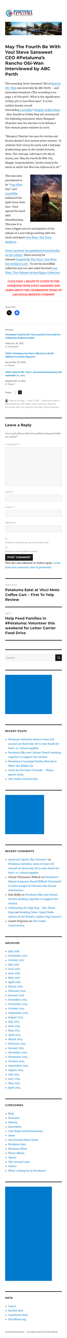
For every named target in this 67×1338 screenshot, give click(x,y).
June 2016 (14, 973)
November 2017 (17, 955)
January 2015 (16, 1048)
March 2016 (15, 986)
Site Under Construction (23, 778)
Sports (12, 1157)
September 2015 (18, 1012)
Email (9, 507)
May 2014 (14, 1083)
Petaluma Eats (17, 1144)
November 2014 (18, 1056)
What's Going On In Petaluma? (27, 1170)
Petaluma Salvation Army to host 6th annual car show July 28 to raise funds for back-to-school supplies (33, 744)
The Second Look (19, 1161)
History (12, 1122)
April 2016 (14, 982)
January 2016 (16, 995)
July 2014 (13, 1074)
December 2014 (17, 1052)
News (56, 400)
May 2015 (14, 1030)
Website (10, 522)
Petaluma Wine (17, 1148)
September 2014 (18, 1065)
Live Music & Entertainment (25, 1131)
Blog (11, 1113)
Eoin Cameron (39, 404)
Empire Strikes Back (47, 109)
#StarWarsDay (12, 404)
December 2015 (17, 999)
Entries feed (15, 1310)
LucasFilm (11, 193)
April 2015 (14, 1034)
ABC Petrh (26, 404)
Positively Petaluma (14, 1332)
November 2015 (18, 1004)
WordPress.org (17, 1319)
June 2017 (14, 968)
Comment (12, 444)
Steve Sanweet (51, 407)
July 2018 (13, 951)
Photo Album (16, 1153)
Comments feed (18, 1314)
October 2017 (16, 960)
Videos (12, 1166)
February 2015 (17, 1043)
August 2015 (15, 1017)
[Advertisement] (29, 694)
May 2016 (14, 977)
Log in (12, 1306)
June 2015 (14, 1026)
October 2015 (16, 1008)
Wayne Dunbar (17, 400)
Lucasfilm (26, 109)
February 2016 (17, 990)
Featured (13, 1117)
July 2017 (13, 964)
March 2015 (15, 1039)
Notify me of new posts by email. (21, 551)
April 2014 (14, 1087)
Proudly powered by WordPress (42, 1332)
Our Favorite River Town (23, 1139)
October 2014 (16, 1061)
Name (9, 492)
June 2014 (14, 1078)
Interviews (47, 400)
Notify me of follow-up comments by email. (27, 542)
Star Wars (16, 184)
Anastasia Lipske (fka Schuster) (27, 859)
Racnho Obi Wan (34, 407)
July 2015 (13, 1021)
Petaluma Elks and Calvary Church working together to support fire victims (33, 899)
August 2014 (15, 1070)
